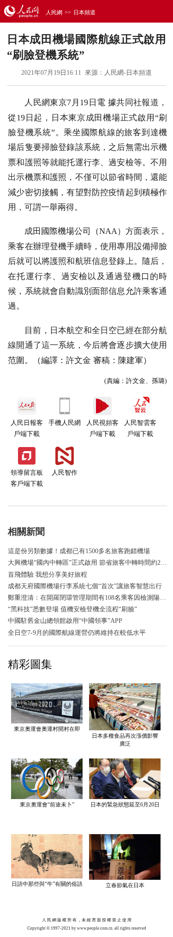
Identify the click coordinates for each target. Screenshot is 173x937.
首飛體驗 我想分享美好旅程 (47, 574)
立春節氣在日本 (125, 885)
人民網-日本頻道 (128, 72)
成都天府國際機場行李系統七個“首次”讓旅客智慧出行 (85, 586)
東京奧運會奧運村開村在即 (47, 729)
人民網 (54, 12)
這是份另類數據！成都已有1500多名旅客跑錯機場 (79, 551)
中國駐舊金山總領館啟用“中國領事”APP (65, 620)
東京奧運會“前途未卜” (47, 804)
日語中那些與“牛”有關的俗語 (47, 884)
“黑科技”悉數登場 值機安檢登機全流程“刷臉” (72, 609)
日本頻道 (84, 12)
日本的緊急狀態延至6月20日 (125, 804)
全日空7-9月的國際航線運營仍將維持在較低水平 (77, 632)
